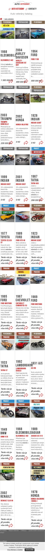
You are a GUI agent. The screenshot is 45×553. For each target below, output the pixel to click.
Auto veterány (9, 19)
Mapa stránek (14, 530)
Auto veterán (22, 3)
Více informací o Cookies (15, 550)
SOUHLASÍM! (29, 550)
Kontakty (33, 9)
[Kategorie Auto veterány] (1, 19)
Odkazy (23, 530)
